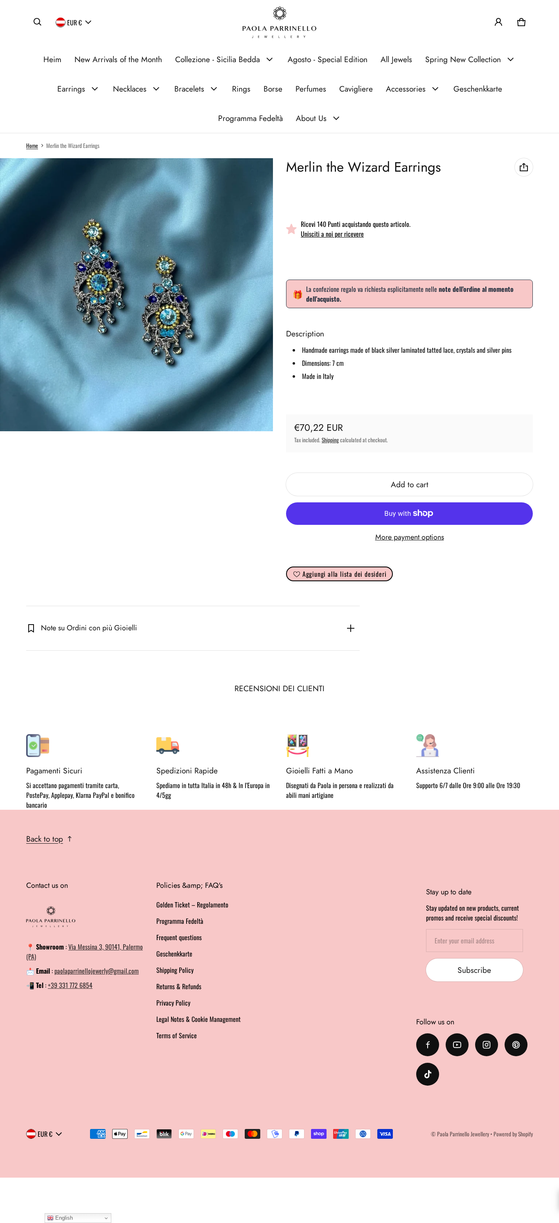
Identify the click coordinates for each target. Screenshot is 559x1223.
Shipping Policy (175, 970)
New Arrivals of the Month (118, 59)
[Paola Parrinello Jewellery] (279, 22)
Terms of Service (176, 1035)
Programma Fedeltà (250, 118)
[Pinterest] (516, 1044)
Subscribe (474, 970)
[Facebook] (427, 1044)
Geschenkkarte (477, 88)
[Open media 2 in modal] (136, 294)
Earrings (71, 88)
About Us (311, 118)
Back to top (44, 838)
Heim (52, 59)
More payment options (409, 537)
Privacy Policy (173, 1003)
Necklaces (130, 88)
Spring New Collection (463, 59)
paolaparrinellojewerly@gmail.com (96, 971)
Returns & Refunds (178, 986)
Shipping (330, 440)
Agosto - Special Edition (327, 59)
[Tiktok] (427, 1074)
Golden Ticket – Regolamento (192, 904)
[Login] (498, 22)
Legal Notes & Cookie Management (198, 1019)
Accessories (406, 88)
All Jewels (396, 59)
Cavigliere (356, 88)
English (63, 1218)
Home (32, 145)
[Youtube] (457, 1044)
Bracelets (189, 88)
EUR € (74, 22)
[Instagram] (486, 1044)
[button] (37, 22)
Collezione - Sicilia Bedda (217, 59)
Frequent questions (179, 937)
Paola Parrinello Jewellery (463, 1134)
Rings (241, 88)
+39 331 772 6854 (70, 985)
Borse (273, 88)
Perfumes (310, 88)
